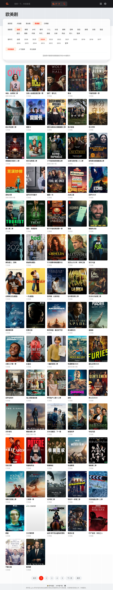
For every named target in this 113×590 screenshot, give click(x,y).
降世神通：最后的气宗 (55, 330)
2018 (91, 39)
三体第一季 (30, 499)
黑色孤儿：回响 (11, 262)
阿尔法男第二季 (31, 161)
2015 (26, 43)
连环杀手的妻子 (31, 195)
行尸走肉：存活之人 (96, 533)
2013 (43, 43)
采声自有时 (9, 398)
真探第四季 (9, 330)
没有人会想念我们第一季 (34, 93)
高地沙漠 (9, 195)
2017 (99, 39)
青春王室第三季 (11, 499)
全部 (18, 39)
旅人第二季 (9, 228)
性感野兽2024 (73, 364)
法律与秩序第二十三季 (75, 161)
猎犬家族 (71, 127)
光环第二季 (51, 499)
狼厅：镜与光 (51, 93)
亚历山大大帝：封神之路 (76, 262)
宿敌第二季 (92, 465)
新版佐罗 (71, 432)
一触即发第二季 (52, 364)
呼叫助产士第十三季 (54, 398)
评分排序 (33, 49)
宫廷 (78, 29)
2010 (59, 43)
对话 (56, 29)
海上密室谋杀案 (31, 398)
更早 (66, 43)
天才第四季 (30, 533)
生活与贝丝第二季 (95, 296)
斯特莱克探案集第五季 (96, 161)
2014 (35, 43)
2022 (59, 39)
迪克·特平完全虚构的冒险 (56, 533)
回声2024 (92, 195)
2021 (67, 39)
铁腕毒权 (50, 465)
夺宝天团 (92, 432)
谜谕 (69, 228)
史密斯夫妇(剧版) (12, 296)
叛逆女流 (71, 533)
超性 (69, 398)
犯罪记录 (29, 330)
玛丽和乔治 (30, 465)
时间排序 (11, 49)
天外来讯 (9, 432)
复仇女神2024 (94, 364)
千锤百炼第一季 (94, 93)
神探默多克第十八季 (12, 161)
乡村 (33, 29)
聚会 (69, 93)
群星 (7, 533)
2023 (51, 39)
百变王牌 (9, 465)
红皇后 (28, 364)
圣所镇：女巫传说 (53, 296)
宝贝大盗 (92, 262)
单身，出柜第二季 (12, 93)
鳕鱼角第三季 (31, 432)
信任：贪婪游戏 (31, 228)
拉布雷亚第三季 (73, 296)
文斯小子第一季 (11, 364)
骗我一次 (50, 195)
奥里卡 (28, 127)
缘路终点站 (92, 228)
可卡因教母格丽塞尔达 (55, 262)
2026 (26, 39)
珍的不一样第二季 (74, 499)
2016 (18, 43)
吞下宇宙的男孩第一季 (55, 228)
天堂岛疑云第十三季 (96, 499)
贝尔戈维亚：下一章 (54, 432)
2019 (83, 39)
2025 (34, 39)
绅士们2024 (93, 398)
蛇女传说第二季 (11, 127)
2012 (51, 43)
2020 (75, 39)
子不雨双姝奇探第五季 (55, 161)
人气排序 (22, 49)
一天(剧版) (30, 296)
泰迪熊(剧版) (30, 262)
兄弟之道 (71, 195)
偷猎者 (91, 330)
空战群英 (71, 465)
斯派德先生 (72, 330)
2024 (43, 39)
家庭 (101, 29)
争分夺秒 (92, 127)
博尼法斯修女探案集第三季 (56, 127)
